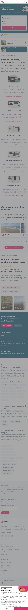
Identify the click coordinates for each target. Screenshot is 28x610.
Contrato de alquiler (6, 565)
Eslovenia (5, 394)
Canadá (4, 421)
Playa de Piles (8, 234)
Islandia (4, 391)
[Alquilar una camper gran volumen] (14, 104)
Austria (13, 394)
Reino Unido (13, 384)
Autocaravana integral (8, 458)
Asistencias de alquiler (6, 570)
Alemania (5, 397)
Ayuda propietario (5, 573)
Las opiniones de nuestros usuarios (9, 551)
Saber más (18, 325)
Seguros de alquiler (5, 567)
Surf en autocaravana (8, 467)
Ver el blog (4, 493)
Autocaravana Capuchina (8, 455)
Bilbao (4, 241)
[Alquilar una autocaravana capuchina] (14, 154)
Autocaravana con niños (8, 461)
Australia (5, 424)
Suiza (11, 387)
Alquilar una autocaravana (13, 247)
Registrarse (5, 512)
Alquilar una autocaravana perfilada (14, 146)
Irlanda (13, 397)
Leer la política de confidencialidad (7, 604)
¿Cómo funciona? (5, 544)
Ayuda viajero (4, 554)
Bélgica (12, 381)
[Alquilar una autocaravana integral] (14, 179)
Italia (20, 394)
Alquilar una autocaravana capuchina (14, 171)
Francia (22, 384)
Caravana (19, 458)
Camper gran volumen (8, 449)
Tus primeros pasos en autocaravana (10, 549)
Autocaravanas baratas (8, 470)
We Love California (7, 473)
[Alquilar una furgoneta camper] (14, 79)
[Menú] (24, 2)
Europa (12, 391)
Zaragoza (12, 241)
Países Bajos (21, 391)
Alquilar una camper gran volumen (14, 121)
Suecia (4, 387)
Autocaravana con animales (9, 464)
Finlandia (19, 387)
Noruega (5, 400)
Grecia (19, 381)
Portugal (21, 397)
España (4, 381)
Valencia (20, 241)
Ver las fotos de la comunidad (10, 291)
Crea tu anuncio (7, 325)
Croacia (4, 384)
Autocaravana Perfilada (8, 452)
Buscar (14, 27)
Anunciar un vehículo (6, 562)
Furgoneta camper (7, 446)
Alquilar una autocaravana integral (14, 195)
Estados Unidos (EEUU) (16, 421)
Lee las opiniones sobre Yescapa (11, 287)
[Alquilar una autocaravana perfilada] (14, 129)
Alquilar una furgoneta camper (14, 96)
